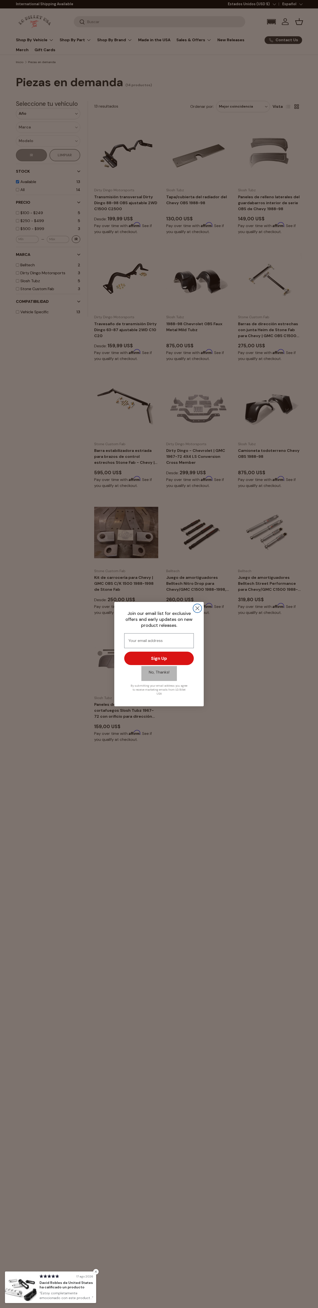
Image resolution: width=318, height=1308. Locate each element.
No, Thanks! (159, 672)
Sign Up (159, 658)
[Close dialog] (197, 608)
